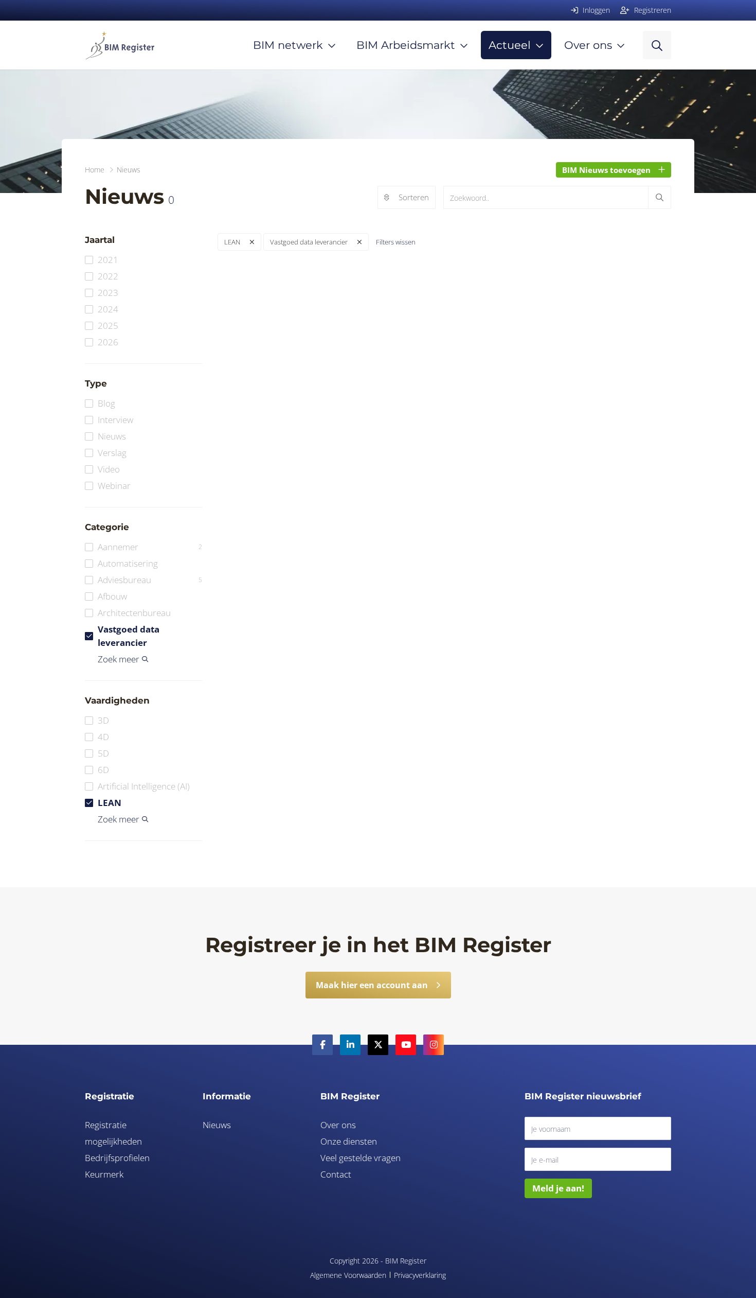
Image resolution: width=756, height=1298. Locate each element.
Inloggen (595, 10)
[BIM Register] (119, 45)
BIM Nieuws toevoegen (606, 170)
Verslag (112, 453)
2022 (108, 276)
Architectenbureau (134, 613)
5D (103, 753)
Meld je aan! (558, 1188)
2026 (108, 342)
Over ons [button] (588, 45)
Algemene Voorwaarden (348, 1275)
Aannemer (150, 547)
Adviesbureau (150, 580)
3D (103, 720)
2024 (108, 309)
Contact (335, 1174)
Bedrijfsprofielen (117, 1158)
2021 (108, 260)
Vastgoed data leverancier (128, 635)
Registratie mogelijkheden (113, 1133)
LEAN (109, 803)
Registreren (651, 10)
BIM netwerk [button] (288, 45)
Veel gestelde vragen (360, 1158)
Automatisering (128, 563)
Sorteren (414, 197)
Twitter (378, 1044)
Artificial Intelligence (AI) (144, 786)
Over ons (338, 1125)
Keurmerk (104, 1174)
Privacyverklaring (420, 1275)
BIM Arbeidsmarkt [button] (405, 45)
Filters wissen (396, 242)
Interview (115, 420)
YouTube (405, 1044)
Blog (106, 403)
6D (103, 770)
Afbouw (112, 596)
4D (103, 737)
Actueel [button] (510, 45)
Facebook (322, 1044)
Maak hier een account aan (372, 985)
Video (109, 469)
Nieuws (112, 436)
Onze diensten (348, 1141)
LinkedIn (350, 1044)
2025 (108, 325)
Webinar (114, 486)
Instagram (433, 1044)
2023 (108, 293)
